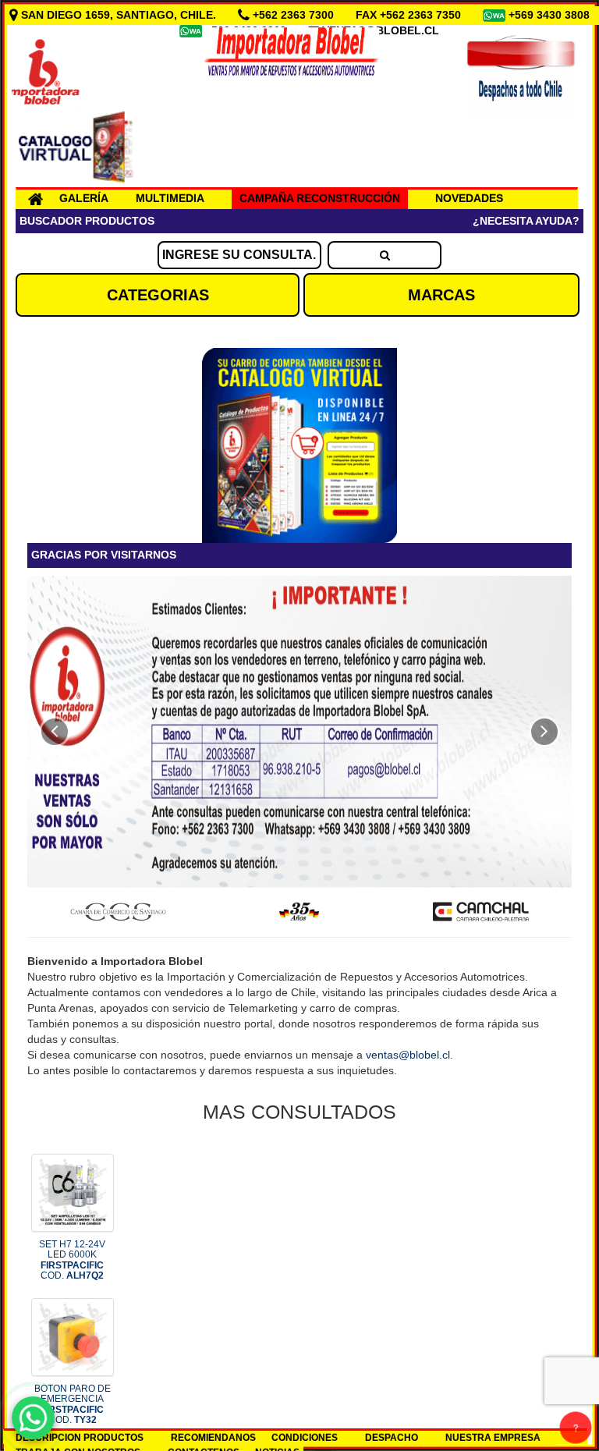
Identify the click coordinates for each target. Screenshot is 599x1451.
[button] (54, 731)
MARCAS (441, 294)
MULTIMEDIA (170, 198)
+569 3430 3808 (551, 15)
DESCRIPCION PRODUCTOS (80, 1437)
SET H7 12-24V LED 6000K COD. (72, 1260)
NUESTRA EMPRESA (493, 1437)
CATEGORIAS (158, 294)
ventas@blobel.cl (408, 1054)
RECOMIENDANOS (213, 1437)
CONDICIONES (304, 1437)
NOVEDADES (469, 198)
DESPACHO (391, 1437)
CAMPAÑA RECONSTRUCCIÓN (319, 198)
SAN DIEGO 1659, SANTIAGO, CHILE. (118, 15)
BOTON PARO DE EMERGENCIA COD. (72, 1404)
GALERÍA (83, 198)
